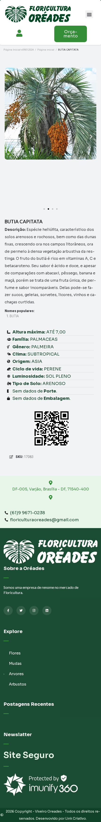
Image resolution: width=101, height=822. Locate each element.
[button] (89, 14)
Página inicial (45, 49)
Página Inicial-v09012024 (19, 49)
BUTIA (14, 316)
